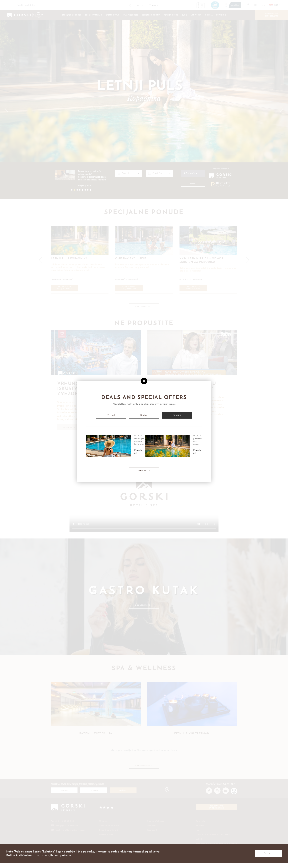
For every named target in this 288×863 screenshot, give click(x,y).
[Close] (144, 381)
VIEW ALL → (144, 471)
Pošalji (177, 415)
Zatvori (268, 853)
